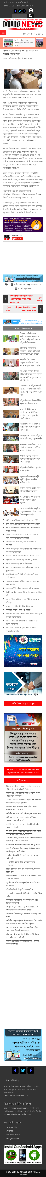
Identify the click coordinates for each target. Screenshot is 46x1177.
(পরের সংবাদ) (21, 309)
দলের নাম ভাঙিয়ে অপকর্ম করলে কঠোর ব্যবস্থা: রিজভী (23, 524)
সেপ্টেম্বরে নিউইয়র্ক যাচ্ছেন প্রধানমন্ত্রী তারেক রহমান (23, 588)
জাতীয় (16, 284)
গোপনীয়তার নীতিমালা (13, 1135)
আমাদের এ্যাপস (11, 1127)
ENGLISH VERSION (25, 6)
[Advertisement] (24, 63)
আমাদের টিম (19, 2)
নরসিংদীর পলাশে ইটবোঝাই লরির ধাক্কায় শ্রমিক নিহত (23, 813)
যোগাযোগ (27, 2)
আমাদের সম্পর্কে (9, 2)
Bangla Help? (10, 6)
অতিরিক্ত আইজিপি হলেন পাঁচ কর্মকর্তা (18, 610)
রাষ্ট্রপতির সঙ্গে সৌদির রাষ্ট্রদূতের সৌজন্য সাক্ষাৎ (21, 559)
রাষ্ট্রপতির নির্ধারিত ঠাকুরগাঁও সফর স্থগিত (19, 889)
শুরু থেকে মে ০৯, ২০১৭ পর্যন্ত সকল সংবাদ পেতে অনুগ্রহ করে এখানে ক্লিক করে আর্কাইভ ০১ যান (23, 771)
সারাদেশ (22, 284)
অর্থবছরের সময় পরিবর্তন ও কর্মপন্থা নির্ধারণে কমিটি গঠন (23, 556)
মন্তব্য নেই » (36, 284)
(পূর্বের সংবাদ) (26, 299)
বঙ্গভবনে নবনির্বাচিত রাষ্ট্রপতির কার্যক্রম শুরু (19, 606)
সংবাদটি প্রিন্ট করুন (24, 288)
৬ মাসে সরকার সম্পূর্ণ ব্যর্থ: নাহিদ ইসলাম (19, 563)
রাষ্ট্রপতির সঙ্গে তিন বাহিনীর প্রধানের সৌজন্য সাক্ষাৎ (23, 844)
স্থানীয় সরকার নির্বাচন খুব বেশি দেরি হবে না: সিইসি (22, 520)
